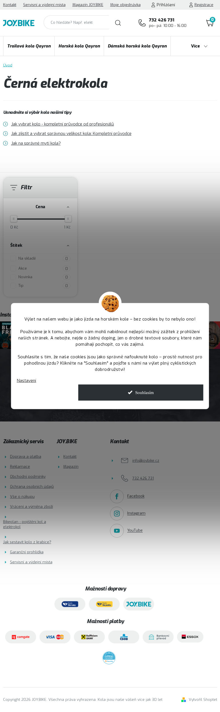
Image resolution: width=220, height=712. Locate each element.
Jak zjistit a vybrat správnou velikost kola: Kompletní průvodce (71, 133)
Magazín (70, 466)
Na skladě (43, 258)
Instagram (136, 513)
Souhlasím (144, 392)
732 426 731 (167, 22)
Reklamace (20, 466)
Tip (43, 285)
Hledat (118, 22)
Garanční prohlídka (27, 552)
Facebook (135, 496)
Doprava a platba (25, 456)
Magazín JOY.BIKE (87, 4)
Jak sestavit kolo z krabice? (27, 542)
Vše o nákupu (22, 496)
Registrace (204, 4)
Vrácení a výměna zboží (31, 506)
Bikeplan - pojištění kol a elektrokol (24, 524)
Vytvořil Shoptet (203, 699)
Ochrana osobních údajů (32, 486)
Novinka (43, 277)
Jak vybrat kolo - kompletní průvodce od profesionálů (62, 124)
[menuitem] (28, 46)
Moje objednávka (125, 4)
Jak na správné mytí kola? (36, 143)
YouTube (135, 530)
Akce (43, 268)
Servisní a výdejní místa (44, 4)
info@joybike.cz (145, 460)
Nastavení (26, 381)
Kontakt (9, 4)
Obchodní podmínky (28, 476)
